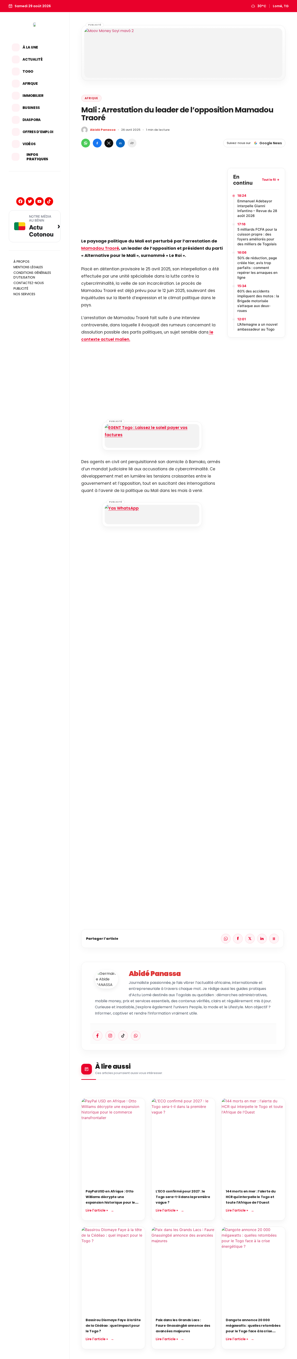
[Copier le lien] (132, 143)
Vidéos (29, 143)
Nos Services (24, 294)
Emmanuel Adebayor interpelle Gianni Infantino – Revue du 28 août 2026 (257, 208)
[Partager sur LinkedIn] (120, 143)
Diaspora (32, 119)
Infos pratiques (37, 157)
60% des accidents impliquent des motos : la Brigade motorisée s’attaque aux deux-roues (258, 301)
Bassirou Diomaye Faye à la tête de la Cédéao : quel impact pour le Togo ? (113, 1325)
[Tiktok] (49, 201)
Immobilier (33, 95)
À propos (21, 261)
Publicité (20, 288)
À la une (30, 47)
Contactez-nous (28, 283)
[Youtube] (39, 201)
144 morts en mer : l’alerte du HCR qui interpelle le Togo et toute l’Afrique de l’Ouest (251, 1197)
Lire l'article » (97, 1210)
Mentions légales (28, 267)
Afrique (30, 83)
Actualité (33, 59)
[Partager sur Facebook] (97, 143)
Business (31, 107)
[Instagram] (110, 1036)
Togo (28, 71)
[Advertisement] (152, 200)
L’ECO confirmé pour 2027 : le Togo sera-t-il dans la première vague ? (183, 1197)
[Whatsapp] (136, 1036)
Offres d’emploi (38, 131)
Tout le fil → (270, 179)
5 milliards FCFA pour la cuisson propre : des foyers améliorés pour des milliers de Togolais (257, 236)
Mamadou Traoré (100, 248)
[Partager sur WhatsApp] (85, 143)
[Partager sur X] (108, 143)
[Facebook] (20, 201)
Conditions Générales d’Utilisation (32, 275)
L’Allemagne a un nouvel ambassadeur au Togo (257, 326)
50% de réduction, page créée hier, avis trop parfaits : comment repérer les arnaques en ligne (257, 268)
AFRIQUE (91, 98)
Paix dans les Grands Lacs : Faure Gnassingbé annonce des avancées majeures (183, 1325)
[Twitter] (30, 201)
